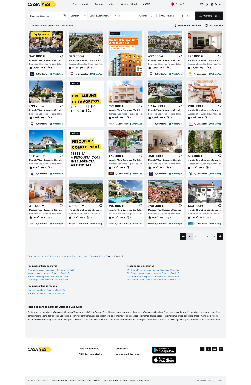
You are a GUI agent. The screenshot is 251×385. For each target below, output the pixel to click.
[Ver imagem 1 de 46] (42, 150)
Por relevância (189, 25)
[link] (56, 74)
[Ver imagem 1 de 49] (161, 51)
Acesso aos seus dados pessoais (85, 380)
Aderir (146, 4)
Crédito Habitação (129, 4)
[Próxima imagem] (61, 41)
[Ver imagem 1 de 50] (161, 101)
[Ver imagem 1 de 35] (42, 51)
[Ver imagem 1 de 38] (122, 150)
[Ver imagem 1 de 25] (122, 101)
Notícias (112, 4)
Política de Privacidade (38, 380)
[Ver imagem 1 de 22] (201, 101)
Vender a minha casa (127, 354)
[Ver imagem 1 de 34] (82, 51)
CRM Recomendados (90, 354)
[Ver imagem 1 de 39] (201, 200)
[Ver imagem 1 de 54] (82, 200)
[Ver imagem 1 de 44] (201, 51)
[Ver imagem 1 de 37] (161, 200)
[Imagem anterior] (31, 41)
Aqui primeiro (168, 16)
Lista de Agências (89, 348)
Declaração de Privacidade (115, 380)
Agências (99, 4)
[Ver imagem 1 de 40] (42, 101)
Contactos (122, 348)
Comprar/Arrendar (81, 4)
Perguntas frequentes (139, 380)
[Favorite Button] (61, 56)
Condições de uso (59, 380)
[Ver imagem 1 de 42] (201, 150)
